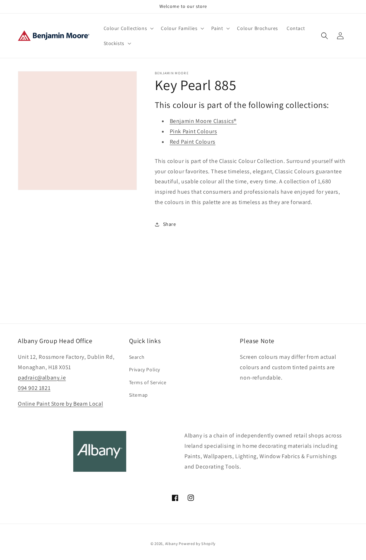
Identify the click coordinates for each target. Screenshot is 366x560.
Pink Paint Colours (193, 131)
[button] (128, 28)
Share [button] (169, 224)
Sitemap (138, 395)
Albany (171, 543)
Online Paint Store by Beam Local (60, 403)
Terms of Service (148, 382)
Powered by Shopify (197, 543)
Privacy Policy (144, 369)
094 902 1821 (34, 388)
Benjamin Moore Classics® (203, 121)
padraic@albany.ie (42, 377)
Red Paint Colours (193, 141)
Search (137, 357)
